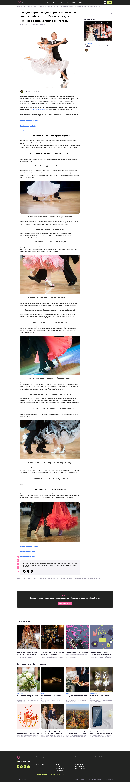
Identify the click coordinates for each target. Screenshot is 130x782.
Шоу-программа (88, 43)
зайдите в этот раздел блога (37, 109)
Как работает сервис (77, 2)
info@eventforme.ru (24, 761)
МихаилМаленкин (93, 49)
